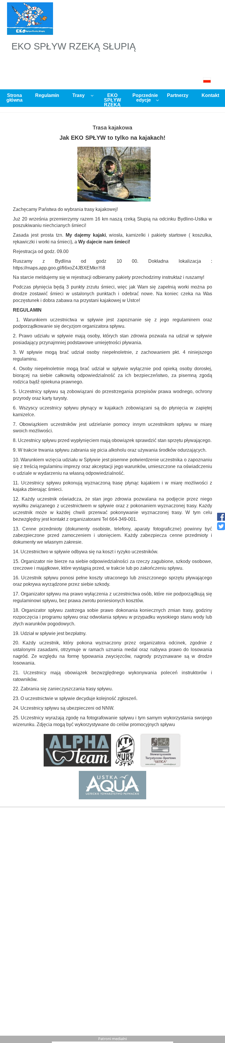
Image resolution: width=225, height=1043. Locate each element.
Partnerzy (177, 95)
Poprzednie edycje (145, 98)
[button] (112, 80)
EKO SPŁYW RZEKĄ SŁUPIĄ (111, 100)
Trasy (78, 95)
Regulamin (47, 95)
